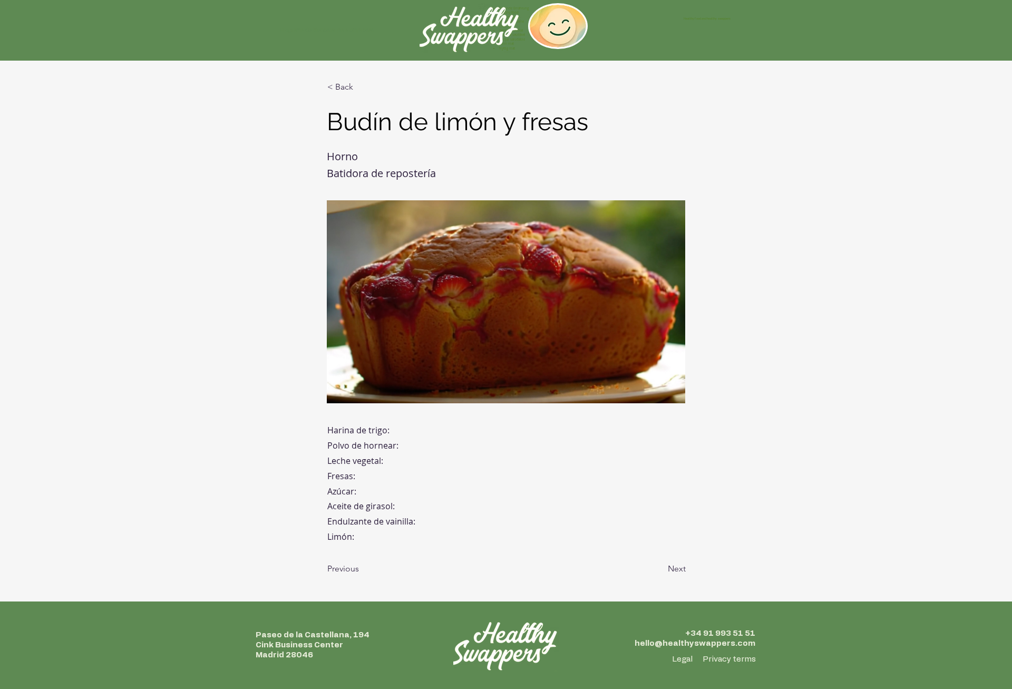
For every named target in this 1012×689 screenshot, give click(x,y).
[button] (362, 87)
